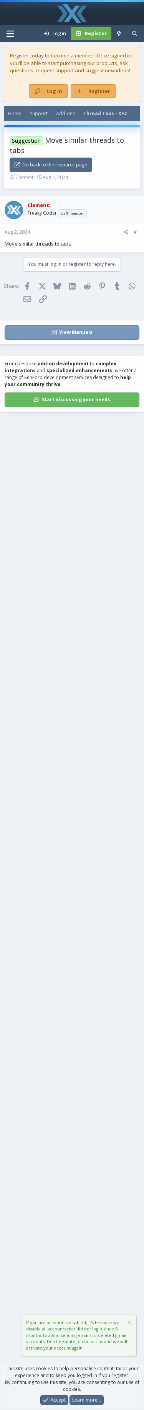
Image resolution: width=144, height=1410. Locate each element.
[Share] (126, 232)
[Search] (134, 33)
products (106, 63)
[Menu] (10, 33)
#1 (136, 232)
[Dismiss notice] (129, 1323)
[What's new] (119, 33)
